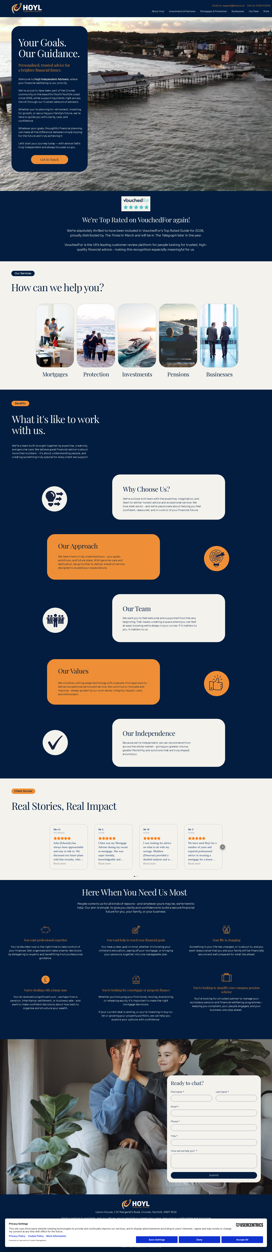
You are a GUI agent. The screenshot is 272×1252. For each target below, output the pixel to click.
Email (175, 1106)
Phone (175, 1121)
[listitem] (53, 346)
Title (174, 1136)
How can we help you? (184, 1151)
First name (177, 1091)
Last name (222, 1091)
